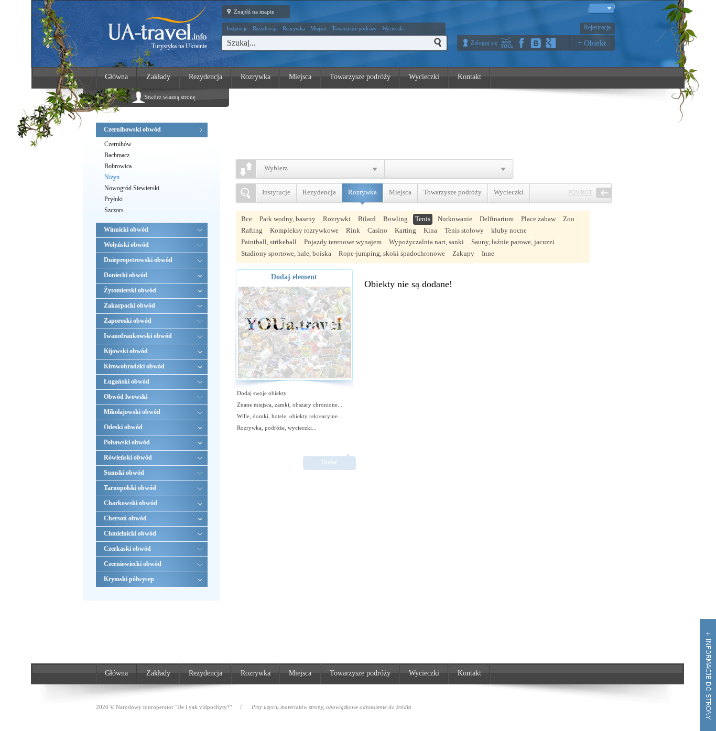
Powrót (580, 192)
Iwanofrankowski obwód (138, 336)
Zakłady (158, 77)
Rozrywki (337, 219)
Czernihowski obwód (132, 129)
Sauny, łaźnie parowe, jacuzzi (513, 242)
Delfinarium (497, 219)
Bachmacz (116, 155)
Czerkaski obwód (127, 548)
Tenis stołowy (464, 230)
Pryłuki (113, 199)
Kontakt (469, 77)
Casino (377, 230)
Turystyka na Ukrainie (179, 46)
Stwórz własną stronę (170, 97)
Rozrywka (294, 28)
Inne (488, 253)
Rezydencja (265, 28)
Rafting (252, 230)
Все (246, 219)
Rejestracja (597, 27)
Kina (430, 230)
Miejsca (318, 28)
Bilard (367, 219)
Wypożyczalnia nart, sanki (426, 242)
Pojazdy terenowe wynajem (343, 242)
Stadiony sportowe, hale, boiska (286, 253)
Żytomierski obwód (130, 290)
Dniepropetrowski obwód (138, 260)
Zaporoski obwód (127, 320)
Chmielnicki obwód (130, 533)
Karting (405, 230)
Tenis (422, 219)
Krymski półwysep (129, 579)
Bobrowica (118, 166)
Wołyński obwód (126, 244)
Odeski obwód (123, 427)
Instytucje (236, 28)
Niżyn (112, 177)
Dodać (329, 462)
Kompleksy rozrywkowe (304, 230)
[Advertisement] (429, 121)
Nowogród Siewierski (131, 188)
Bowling (395, 219)
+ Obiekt (592, 43)
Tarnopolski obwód (130, 488)
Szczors (114, 210)
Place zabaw (538, 219)
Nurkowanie (455, 219)
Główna (116, 77)
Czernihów (118, 144)
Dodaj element (294, 277)
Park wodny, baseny (287, 219)
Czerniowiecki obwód (132, 564)
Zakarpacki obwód (129, 305)
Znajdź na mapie (254, 11)
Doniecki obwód (125, 275)
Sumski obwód (124, 472)
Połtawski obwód (127, 442)
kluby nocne (509, 230)
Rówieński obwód (128, 457)
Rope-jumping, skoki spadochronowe (392, 253)
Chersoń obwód (125, 518)
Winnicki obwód (126, 229)
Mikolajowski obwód (132, 412)
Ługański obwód (126, 381)
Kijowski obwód (126, 351)
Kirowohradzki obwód (134, 366)
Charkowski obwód (130, 503)
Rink (353, 230)
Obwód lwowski (125, 396)
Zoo (568, 219)
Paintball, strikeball (269, 242)
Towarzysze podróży (354, 28)
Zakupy (463, 253)
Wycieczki (393, 28)
